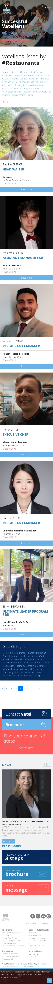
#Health (37, 91)
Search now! (26, 748)
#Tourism (13, 94)
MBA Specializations (10, 943)
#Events (27, 85)
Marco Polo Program (10, 938)
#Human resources (23, 91)
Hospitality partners (10, 953)
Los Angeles (31, 923)
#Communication (27, 81)
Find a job (32, 932)
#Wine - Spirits (26, 94)
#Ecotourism (42, 81)
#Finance (38, 72)
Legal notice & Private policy (13, 966)
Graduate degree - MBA (11, 940)
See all (6, 102)
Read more (26, 189)
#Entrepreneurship (30, 75)
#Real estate (37, 85)
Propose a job (7, 959)
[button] (45, 764)
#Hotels (15, 72)
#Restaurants (26, 72)
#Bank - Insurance (40, 78)
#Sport (5, 94)
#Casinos (6, 81)
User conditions (32, 966)
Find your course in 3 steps (13, 946)
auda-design (42, 964)
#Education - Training (12, 85)
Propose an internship (11, 956)
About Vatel (33, 957)
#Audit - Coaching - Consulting (16, 78)
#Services (46, 91)
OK (49, 980)
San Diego (46, 923)
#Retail (15, 81)
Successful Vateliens (37, 946)
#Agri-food (44, 75)
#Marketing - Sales (11, 75)
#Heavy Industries (11, 88)
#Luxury (24, 88)
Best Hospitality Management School (37, 936)
